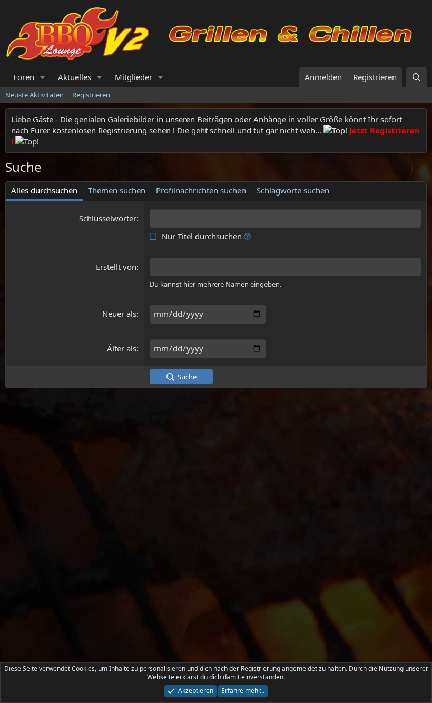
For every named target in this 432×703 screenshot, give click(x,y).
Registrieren (91, 95)
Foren (23, 77)
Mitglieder (133, 77)
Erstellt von (116, 266)
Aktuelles (74, 77)
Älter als (121, 348)
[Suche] (416, 77)
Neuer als (119, 313)
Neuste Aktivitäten (34, 95)
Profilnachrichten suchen (201, 190)
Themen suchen (116, 190)
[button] (42, 77)
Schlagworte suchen (293, 190)
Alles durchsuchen (44, 190)
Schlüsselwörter (107, 218)
